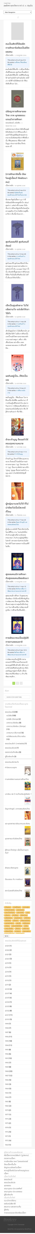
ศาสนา (17, 931)
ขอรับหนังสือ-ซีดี (10, 1203)
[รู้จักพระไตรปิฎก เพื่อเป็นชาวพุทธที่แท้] (28, 859)
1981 (6, 1101)
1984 (7, 1088)
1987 (7, 1075)
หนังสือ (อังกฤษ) (12, 719)
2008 (7, 989)
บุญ (27, 912)
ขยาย (6, 936)
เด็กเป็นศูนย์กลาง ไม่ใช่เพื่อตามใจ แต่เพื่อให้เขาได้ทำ (17, 309)
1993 (6, 1049)
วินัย (26, 926)
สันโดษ (7, 920)
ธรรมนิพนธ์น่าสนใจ (12, 762)
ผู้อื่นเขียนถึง (9, 756)
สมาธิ (18, 923)
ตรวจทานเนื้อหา (9, 1158)
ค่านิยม (15, 915)
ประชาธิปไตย (17, 926)
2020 (7, 958)
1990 (7, 1062)
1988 (7, 1071)
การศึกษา (17, 907)
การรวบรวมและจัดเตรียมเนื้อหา (15, 1212)
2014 (7, 971)
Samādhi (26, 931)
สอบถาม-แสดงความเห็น (12, 1206)
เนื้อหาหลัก (9, 55)
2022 (7, 950)
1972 (7, 1131)
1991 (6, 1058)
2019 (7, 963)
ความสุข (26, 907)
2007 (7, 993)
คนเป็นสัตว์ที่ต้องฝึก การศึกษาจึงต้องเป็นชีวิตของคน (17, 48)
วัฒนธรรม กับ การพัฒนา (14, 879)
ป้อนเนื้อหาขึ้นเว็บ (10, 1164)
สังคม (18, 928)
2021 (7, 954)
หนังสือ (17, 122)
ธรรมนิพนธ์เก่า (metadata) (14, 743)
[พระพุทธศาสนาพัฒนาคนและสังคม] (28, 830)
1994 (7, 1045)
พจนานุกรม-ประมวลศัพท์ (13, 1188)
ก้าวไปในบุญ (18, 454)
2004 (7, 1002)
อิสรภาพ (24, 915)
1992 (7, 1053)
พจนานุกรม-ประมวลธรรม (13, 1191)
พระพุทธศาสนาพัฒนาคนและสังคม (17, 823)
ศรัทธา (27, 918)
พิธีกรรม (26, 923)
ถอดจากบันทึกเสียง (12, 752)
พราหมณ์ (20, 910)
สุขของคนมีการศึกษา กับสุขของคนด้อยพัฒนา (17, 576)
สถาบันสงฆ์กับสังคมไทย (13, 890)
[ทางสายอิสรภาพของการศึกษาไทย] (28, 786)
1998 (7, 1027)
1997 (7, 1032)
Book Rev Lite (12, 1229)
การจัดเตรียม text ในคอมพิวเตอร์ (16, 1161)
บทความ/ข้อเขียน (12, 722)
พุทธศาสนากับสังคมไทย (13, 838)
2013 (7, 976)
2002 (7, 1010)
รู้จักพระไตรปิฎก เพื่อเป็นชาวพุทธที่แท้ (16, 851)
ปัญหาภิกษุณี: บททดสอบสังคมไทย (17, 808)
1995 (6, 1040)
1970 (7, 1140)
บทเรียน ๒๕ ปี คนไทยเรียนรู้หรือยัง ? (18, 794)
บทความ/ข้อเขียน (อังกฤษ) (16, 726)
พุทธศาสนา (9, 923)
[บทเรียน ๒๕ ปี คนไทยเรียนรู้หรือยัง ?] (28, 800)
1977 (7, 1114)
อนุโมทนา (18, 918)
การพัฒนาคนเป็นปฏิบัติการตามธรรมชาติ (17, 640)
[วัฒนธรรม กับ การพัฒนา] (28, 882)
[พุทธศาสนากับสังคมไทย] (28, 842)
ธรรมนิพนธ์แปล (10, 747)
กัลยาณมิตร (25, 920)
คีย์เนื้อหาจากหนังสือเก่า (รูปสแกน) (16, 1155)
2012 (7, 980)
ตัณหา (15, 920)
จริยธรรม (8, 918)
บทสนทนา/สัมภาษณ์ (13, 732)
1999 (6, 1023)
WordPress (28, 1229)
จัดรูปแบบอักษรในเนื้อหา (12, 1167)
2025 (7, 945)
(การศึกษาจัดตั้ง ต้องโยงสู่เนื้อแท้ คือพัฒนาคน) (16, 178)
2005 (7, 997)
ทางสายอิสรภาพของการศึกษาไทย (17, 779)
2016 (7, 967)
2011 (6, 984)
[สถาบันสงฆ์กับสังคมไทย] (28, 894)
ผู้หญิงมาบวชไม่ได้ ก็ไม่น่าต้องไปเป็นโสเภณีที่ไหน (17, 508)
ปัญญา (7, 907)
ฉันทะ (7, 915)
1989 (7, 1066)
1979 (7, 1110)
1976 (7, 1118)
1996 (7, 1036)
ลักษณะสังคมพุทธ (11, 867)
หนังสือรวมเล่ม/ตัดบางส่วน (16, 736)
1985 (7, 1084)
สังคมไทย (8, 931)
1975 (7, 1123)
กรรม (7, 926)
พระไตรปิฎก (9, 912)
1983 (7, 1092)
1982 (7, 1097)
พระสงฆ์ (20, 912)
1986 (7, 1079)
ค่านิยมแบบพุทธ (11, 767)
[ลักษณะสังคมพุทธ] (28, 871)
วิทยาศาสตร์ (9, 910)
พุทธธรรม (7, 1185)
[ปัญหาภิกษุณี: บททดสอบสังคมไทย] (28, 815)
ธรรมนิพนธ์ (10, 122)
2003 (7, 1006)
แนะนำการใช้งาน (10, 1200)
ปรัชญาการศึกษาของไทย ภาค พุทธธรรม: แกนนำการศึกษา (16, 115)
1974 (7, 1127)
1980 (7, 1105)
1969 (7, 1144)
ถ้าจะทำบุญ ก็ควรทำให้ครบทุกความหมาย (17, 441)
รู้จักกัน (6, 1209)
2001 (7, 1015)
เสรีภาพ (26, 928)
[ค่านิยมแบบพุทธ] (28, 770)
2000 (7, 1019)
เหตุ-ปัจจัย (9, 928)
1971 (6, 1136)
